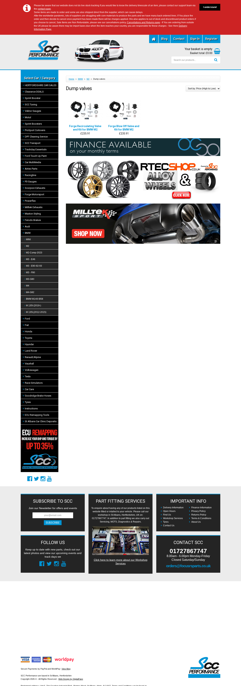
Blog (164, 39)
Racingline (30, 175)
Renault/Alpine (33, 357)
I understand (210, 7)
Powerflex (30, 200)
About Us (196, 522)
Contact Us (168, 525)
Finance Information (201, 507)
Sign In (195, 39)
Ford (27, 318)
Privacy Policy (198, 511)
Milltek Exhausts (33, 207)
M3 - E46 (30, 259)
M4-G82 (30, 292)
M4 (27, 285)
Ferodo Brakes (33, 220)
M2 (27, 246)
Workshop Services (173, 518)
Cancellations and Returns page (143, 22)
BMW (28, 232)
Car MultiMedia (33, 162)
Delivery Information (173, 507)
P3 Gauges (31, 181)
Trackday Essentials (36, 149)
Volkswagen (31, 370)
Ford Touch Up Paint (36, 155)
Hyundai (29, 344)
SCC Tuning (31, 104)
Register (211, 39)
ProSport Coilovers (35, 130)
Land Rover (31, 350)
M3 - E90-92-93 (34, 266)
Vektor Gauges (33, 111)
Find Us (167, 514)
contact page (44, 9)
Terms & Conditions (201, 518)
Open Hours (169, 511)
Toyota (28, 337)
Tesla (28, 376)
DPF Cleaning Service (36, 136)
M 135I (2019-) (33, 305)
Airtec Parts (31, 168)
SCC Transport (32, 143)
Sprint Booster (32, 98)
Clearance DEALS (34, 91)
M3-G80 (30, 279)
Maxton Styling (33, 213)
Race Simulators (34, 382)
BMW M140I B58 (34, 299)
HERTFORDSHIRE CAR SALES (40, 85)
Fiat (27, 325)
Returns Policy (198, 514)
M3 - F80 (30, 272)
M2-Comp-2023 (34, 252)
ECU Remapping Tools (37, 415)
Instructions (31, 408)
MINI (28, 239)
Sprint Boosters (33, 123)
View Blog (66, 669)
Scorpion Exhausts (35, 188)
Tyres (28, 402)
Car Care (29, 389)
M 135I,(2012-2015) (36, 312)
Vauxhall (29, 363)
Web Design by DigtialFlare (70, 679)
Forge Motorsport (34, 194)
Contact (179, 39)
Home (71, 79)
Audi (27, 226)
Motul (28, 117)
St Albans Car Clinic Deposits (40, 421)
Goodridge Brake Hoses (38, 395)
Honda (28, 331)
